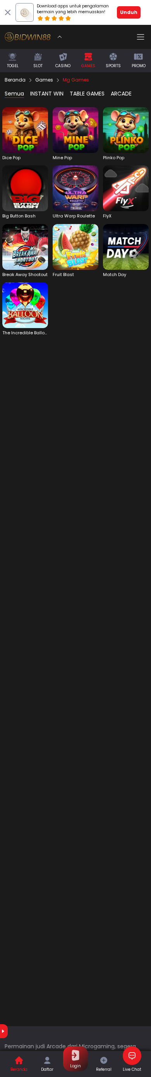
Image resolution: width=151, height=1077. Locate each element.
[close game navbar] (59, 37)
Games (44, 80)
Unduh (128, 12)
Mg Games (76, 80)
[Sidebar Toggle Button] (140, 37)
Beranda (15, 80)
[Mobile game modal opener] (25, 134)
